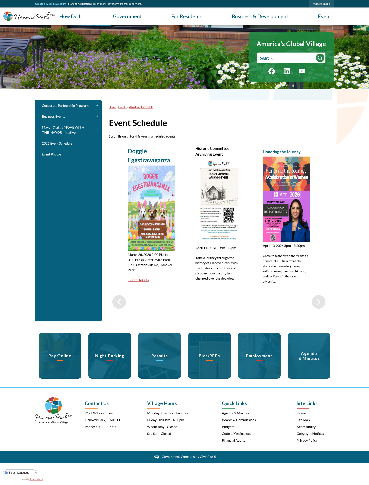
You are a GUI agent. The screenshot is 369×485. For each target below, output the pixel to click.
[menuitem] (85, 16)
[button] (320, 58)
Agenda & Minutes (235, 413)
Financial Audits (233, 440)
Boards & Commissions (239, 420)
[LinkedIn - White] (287, 71)
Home (112, 107)
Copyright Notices (310, 433)
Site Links (307, 403)
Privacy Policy (307, 440)
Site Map (303, 420)
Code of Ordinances (236, 433)
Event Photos (51, 154)
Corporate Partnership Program (65, 105)
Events (122, 107)
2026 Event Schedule (57, 143)
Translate (36, 479)
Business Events (53, 116)
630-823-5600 (106, 427)
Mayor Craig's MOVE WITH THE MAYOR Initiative (63, 129)
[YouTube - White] (302, 70)
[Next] (318, 231)
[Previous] (119, 231)
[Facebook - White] (271, 71)
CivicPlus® (208, 456)
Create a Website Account (50, 3)
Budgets (228, 427)
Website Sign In (321, 3)
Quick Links (234, 403)
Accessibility (306, 427)
